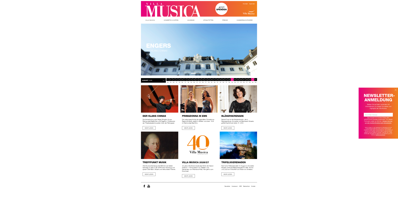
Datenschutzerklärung (380, 135)
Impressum (235, 186)
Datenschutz (246, 186)
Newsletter (227, 186)
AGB (240, 186)
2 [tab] (199, 73)
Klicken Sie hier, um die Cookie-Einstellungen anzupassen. (379, 122)
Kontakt (245, 3)
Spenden (252, 3)
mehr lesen (149, 128)
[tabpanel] (199, 49)
